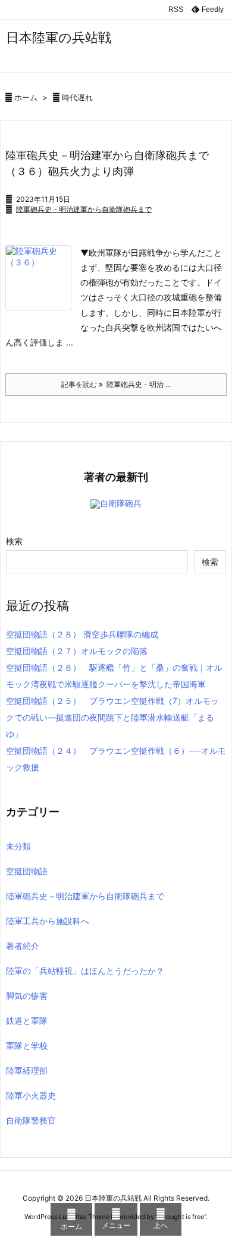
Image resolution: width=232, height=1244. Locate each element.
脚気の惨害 (27, 996)
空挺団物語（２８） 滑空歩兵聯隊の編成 (82, 634)
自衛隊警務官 (31, 1120)
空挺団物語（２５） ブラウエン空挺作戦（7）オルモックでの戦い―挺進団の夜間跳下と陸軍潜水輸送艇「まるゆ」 (112, 717)
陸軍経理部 (27, 1070)
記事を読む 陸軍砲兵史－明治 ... (116, 384)
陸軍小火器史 (31, 1095)
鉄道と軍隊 (27, 1020)
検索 (14, 541)
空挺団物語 (27, 871)
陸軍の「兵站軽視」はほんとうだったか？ (85, 971)
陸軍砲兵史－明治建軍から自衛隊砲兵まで (84, 209)
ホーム (25, 97)
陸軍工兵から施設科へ (47, 921)
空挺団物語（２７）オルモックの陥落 (77, 651)
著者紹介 (22, 946)
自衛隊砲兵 (121, 503)
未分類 (18, 846)
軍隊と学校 (27, 1045)
